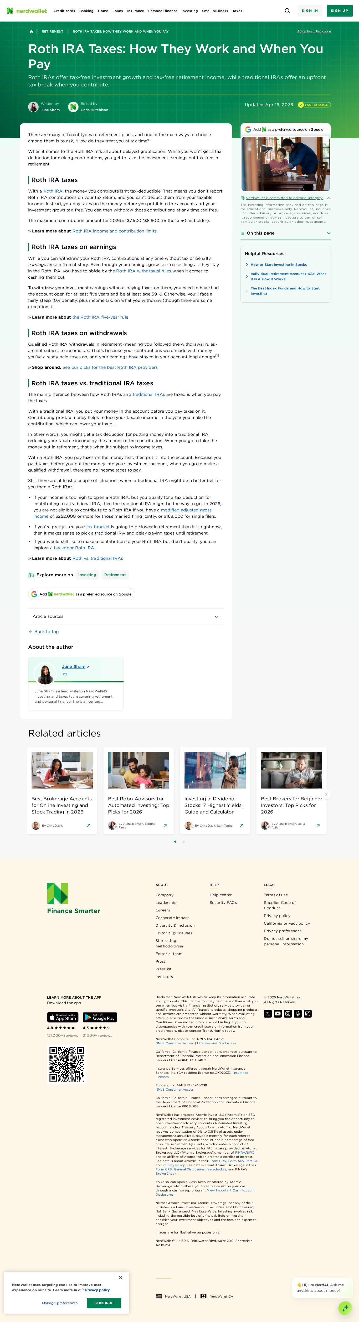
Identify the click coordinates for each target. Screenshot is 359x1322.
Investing (87, 575)
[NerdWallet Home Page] (26, 11)
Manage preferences (60, 1303)
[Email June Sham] (65, 674)
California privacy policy (287, 923)
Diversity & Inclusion (175, 925)
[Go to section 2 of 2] (184, 842)
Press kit (164, 969)
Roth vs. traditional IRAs (98, 558)
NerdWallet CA (221, 1296)
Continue (104, 1303)
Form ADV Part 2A (242, 1161)
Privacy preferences (282, 931)
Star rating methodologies (170, 943)
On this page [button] (261, 233)
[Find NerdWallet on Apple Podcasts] (298, 1014)
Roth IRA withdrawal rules (143, 270)
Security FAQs (223, 902)
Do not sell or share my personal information (286, 941)
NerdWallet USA (178, 1296)
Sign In (310, 11)
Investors (164, 976)
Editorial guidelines (174, 933)
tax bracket (98, 526)
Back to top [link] (46, 631)
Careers (163, 910)
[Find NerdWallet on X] (268, 1014)
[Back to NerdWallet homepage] (31, 31)
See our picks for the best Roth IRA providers (110, 367)
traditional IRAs (149, 394)
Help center (221, 895)
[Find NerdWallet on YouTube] (278, 1014)
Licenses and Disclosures (216, 1043)
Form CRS (218, 1161)
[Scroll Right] (326, 794)
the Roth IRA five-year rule (100, 317)
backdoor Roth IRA (74, 547)
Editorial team (169, 954)
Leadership (166, 902)
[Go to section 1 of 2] (175, 842)
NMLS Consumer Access (175, 1043)
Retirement (52, 31)
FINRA (240, 1152)
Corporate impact (172, 918)
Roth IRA (53, 191)
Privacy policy (277, 916)
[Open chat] (345, 1308)
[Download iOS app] (63, 1017)
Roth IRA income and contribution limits (115, 231)
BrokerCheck (166, 1173)
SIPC (250, 1152)
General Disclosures (189, 1169)
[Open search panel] (287, 11)
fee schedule (216, 1169)
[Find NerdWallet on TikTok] (308, 1014)
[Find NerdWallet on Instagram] (288, 1014)
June (73, 666)
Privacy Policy (173, 1165)
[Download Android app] (100, 1017)
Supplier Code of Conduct (280, 905)
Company (164, 895)
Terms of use (276, 895)
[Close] (351, 1279)
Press (161, 961)
